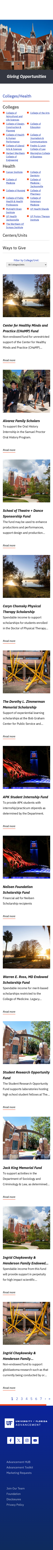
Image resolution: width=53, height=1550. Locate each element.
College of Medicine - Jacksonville (36, 183)
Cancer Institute (14, 172)
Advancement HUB (18, 1462)
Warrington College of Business (40, 155)
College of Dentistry (35, 174)
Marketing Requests (19, 1473)
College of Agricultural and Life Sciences (14, 116)
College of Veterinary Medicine (35, 201)
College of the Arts (40, 112)
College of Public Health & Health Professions (15, 201)
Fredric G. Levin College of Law (38, 147)
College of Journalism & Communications (38, 138)
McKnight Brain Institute (14, 211)
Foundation (14, 1494)
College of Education (35, 125)
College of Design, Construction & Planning (15, 127)
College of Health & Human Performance (15, 138)
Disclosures (14, 1499)
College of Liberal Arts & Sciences (15, 147)
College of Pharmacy (35, 192)
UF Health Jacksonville (12, 218)
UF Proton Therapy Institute (40, 218)
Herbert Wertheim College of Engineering (15, 157)
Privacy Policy (15, 1505)
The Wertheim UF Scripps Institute (15, 226)
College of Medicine (11, 181)
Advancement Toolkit (20, 1467)
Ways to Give (14, 247)
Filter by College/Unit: (26, 260)
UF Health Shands (39, 209)
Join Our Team (16, 1488)
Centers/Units (15, 235)
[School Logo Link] (25, 1423)
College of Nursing (15, 190)
